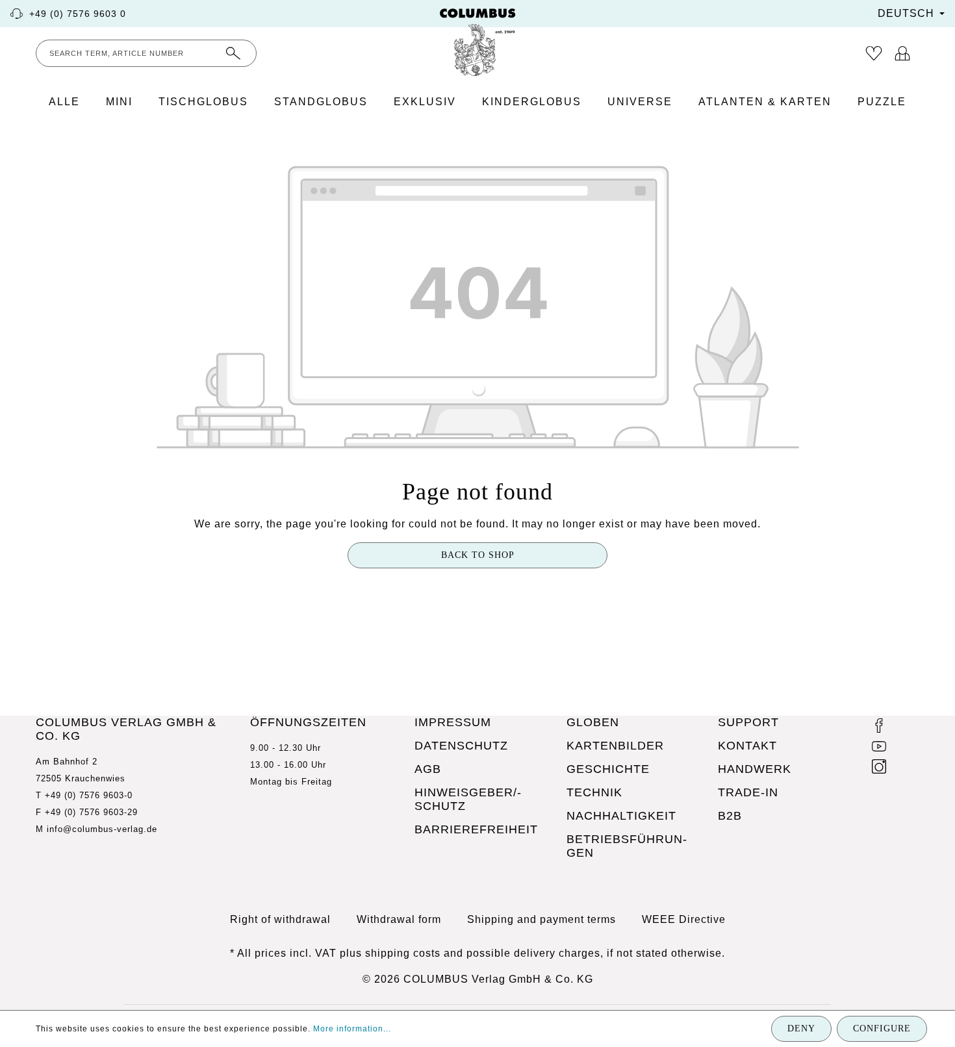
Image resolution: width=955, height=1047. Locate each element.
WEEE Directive (684, 919)
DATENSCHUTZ (461, 745)
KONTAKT (747, 745)
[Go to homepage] (477, 42)
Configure (882, 1028)
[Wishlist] (874, 53)
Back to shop (478, 555)
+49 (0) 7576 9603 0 (77, 13)
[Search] (233, 53)
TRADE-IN (748, 792)
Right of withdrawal (280, 919)
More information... (352, 1028)
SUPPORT (748, 722)
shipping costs (402, 953)
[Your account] (902, 53)
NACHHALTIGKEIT (621, 815)
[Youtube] (879, 748)
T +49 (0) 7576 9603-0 (84, 795)
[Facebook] (879, 727)
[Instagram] (879, 768)
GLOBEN (593, 722)
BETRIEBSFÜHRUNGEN (627, 846)
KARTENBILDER (615, 745)
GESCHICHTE (608, 769)
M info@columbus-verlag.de (96, 829)
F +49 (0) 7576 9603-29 (87, 812)
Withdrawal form (399, 919)
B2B (730, 815)
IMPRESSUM (452, 722)
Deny (801, 1028)
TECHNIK (594, 792)
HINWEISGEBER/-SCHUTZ (468, 799)
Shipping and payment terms (541, 919)
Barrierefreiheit (476, 829)
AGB (427, 769)
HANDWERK (754, 769)
